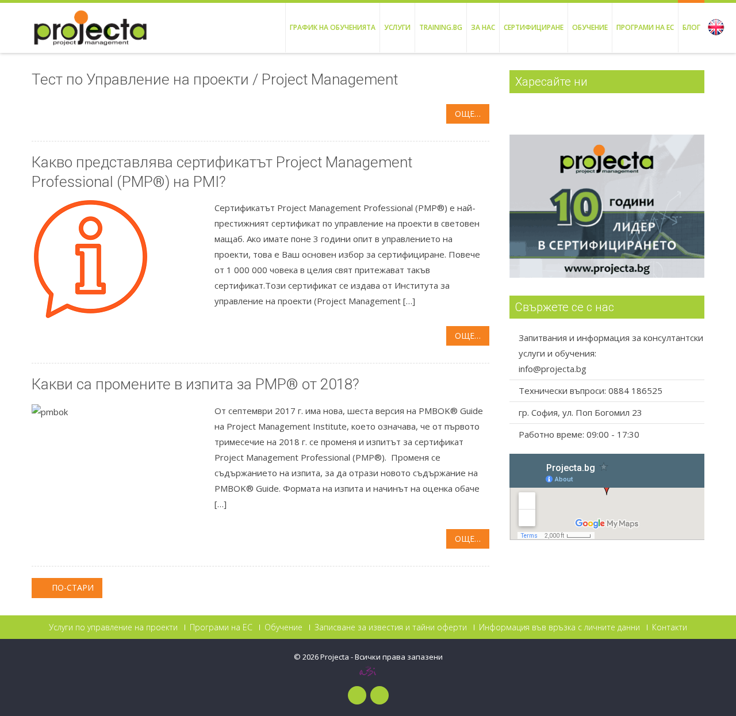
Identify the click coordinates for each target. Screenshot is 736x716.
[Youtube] (379, 695)
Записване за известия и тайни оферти (391, 627)
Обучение (590, 27)
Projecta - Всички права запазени (381, 657)
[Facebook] (357, 695)
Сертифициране (534, 27)
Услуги (397, 27)
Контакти (669, 627)
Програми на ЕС (645, 27)
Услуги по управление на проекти (113, 627)
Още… (468, 113)
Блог (691, 27)
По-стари (71, 587)
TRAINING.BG (440, 27)
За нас (483, 27)
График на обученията (332, 27)
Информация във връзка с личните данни (559, 627)
